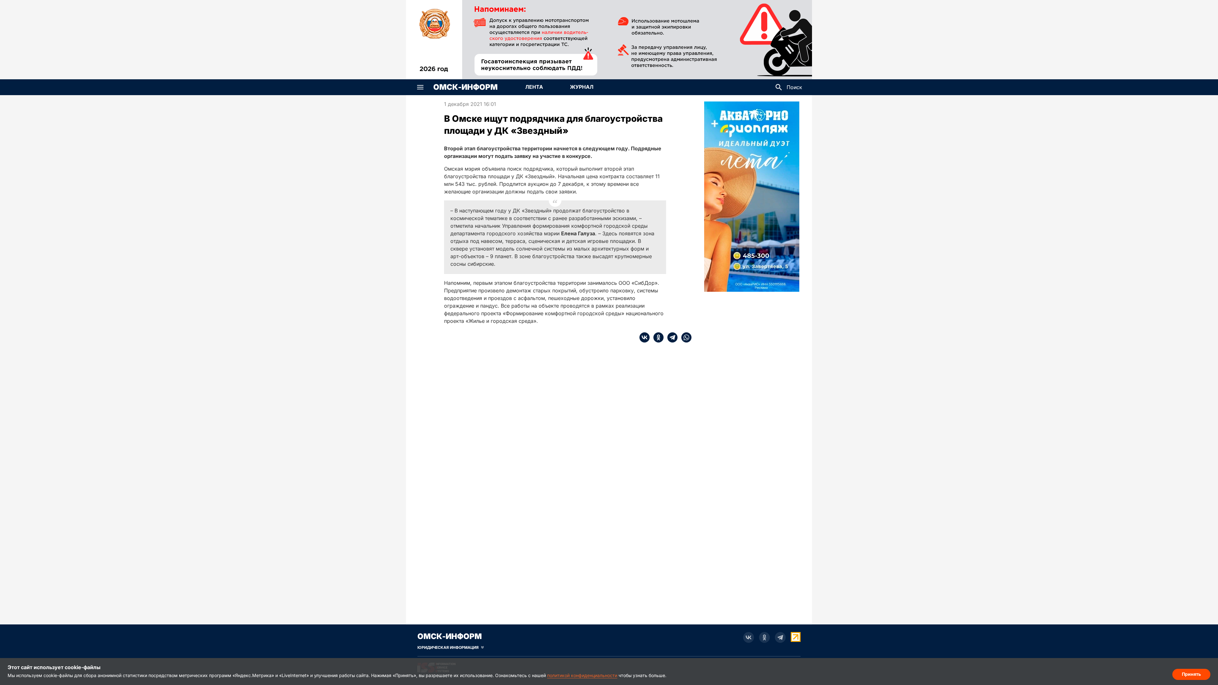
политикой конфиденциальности (582, 675)
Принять (1191, 674)
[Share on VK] (644, 337)
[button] (420, 87)
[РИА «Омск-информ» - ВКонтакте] (748, 637)
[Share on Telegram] (671, 337)
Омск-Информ (465, 87)
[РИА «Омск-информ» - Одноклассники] (764, 637)
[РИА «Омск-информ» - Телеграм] (780, 637)
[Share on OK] (657, 337)
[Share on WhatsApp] (684, 337)
